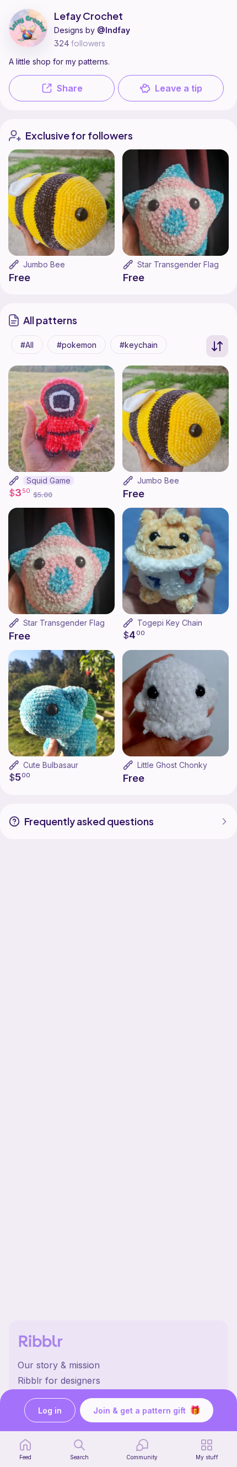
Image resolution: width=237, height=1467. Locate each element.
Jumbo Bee (44, 264)
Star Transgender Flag (178, 264)
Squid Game (48, 480)
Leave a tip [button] (178, 88)
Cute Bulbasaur (50, 765)
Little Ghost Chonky (172, 765)
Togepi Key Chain (169, 622)
